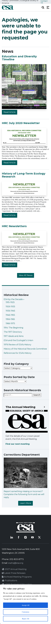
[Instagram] (25, 537)
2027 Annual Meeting (15, 569)
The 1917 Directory (13, 332)
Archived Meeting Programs (17, 577)
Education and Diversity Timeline (19, 58)
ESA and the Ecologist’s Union (18, 340)
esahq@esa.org (15, 563)
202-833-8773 (16, 559)
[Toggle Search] (43, 7)
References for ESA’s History (17, 353)
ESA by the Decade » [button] (14, 299)
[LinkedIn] (11, 537)
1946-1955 (10, 315)
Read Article (9, 112)
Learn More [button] (25, 503)
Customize (25, 612)
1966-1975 (10, 323)
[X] (39, 537)
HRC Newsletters (14, 226)
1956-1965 (10, 319)
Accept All (25, 605)
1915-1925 (10, 302)
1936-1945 (10, 311)
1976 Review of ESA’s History (17, 344)
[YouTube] (32, 537)
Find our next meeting (18, 444)
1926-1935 (10, 306)
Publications (10, 580)
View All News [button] (25, 275)
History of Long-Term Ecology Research (23, 175)
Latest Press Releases (14, 573)
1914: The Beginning (13, 327)
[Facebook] (18, 537)
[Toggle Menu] (48, 7)
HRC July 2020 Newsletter (21, 123)
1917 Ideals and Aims (13, 336)
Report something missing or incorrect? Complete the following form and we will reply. (24, 494)
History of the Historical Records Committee (25, 349)
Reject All (25, 618)
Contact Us (44, 2)
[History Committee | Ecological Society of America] (7, 7)
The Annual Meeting (20, 407)
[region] (25, 604)
